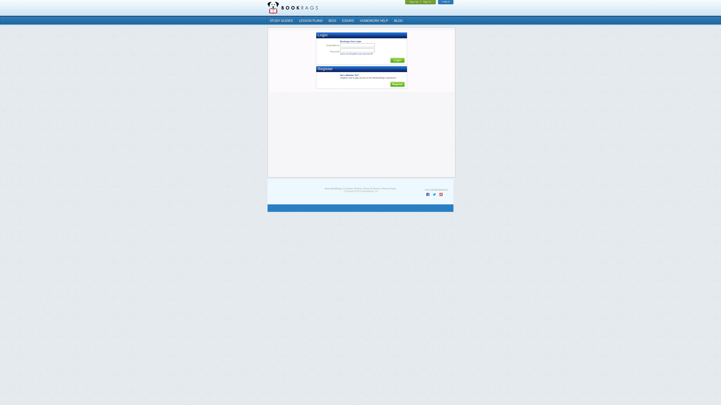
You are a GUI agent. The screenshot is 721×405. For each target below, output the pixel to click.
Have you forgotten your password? (356, 54)
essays (348, 20)
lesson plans (311, 20)
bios (332, 20)
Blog (398, 20)
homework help (374, 20)
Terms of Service (371, 188)
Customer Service (352, 188)
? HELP (445, 2)
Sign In (427, 2)
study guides (281, 20)
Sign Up (414, 2)
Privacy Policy (389, 188)
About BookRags (333, 188)
